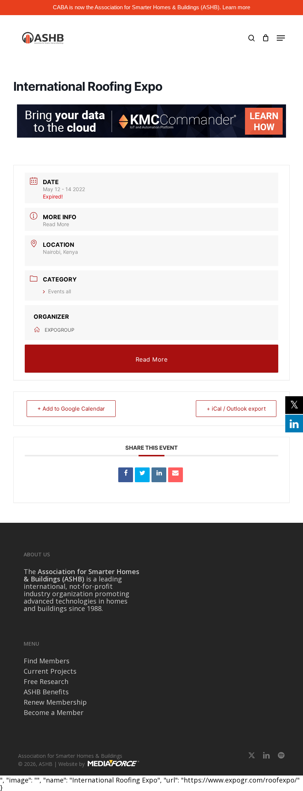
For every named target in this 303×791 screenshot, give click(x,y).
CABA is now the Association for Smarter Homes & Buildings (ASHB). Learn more (151, 7)
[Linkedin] (159, 474)
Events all (59, 291)
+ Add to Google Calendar (71, 408)
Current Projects (50, 671)
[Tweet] (142, 474)
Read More (56, 224)
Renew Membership (55, 702)
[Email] (175, 474)
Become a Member (54, 712)
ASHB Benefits (46, 691)
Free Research (46, 681)
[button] (281, 38)
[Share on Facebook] (125, 474)
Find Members (46, 660)
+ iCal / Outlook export (236, 408)
